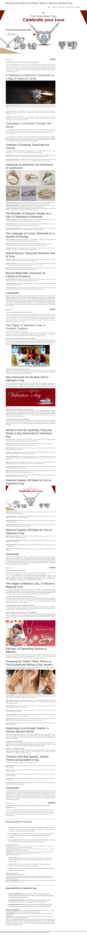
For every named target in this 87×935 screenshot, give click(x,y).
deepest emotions (20, 617)
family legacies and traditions (48, 207)
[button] (6, 33)
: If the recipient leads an (15, 876)
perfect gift (8, 577)
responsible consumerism (23, 925)
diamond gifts (14, 154)
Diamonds (53, 61)
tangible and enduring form (11, 389)
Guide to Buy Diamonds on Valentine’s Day (19, 314)
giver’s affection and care (11, 135)
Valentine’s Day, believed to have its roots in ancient (17, 333)
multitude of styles (41, 658)
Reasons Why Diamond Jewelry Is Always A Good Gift (22, 64)
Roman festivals (9, 334)
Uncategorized (52, 804)
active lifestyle (9, 878)
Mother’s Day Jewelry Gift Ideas (15, 572)
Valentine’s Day (27, 416)
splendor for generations (37, 267)
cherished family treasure (26, 162)
